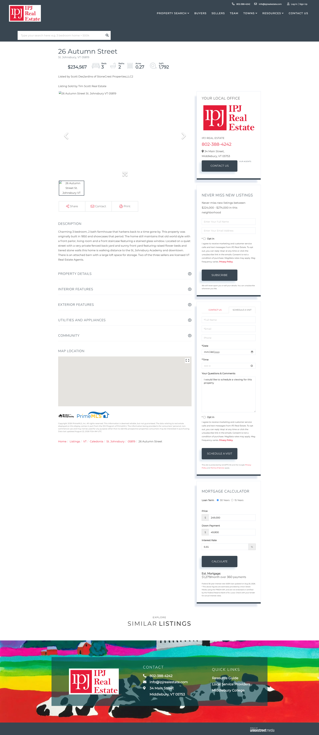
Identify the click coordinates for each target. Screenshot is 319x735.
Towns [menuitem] (249, 13)
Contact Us (220, 166)
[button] (107, 35)
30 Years (225, 500)
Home (62, 441)
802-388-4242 (243, 4)
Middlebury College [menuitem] (228, 690)
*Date (205, 345)
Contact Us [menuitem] (298, 13)
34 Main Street (167, 691)
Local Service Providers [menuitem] (231, 684)
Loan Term (208, 500)
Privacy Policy (226, 262)
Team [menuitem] (234, 13)
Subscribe (220, 275)
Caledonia (96, 441)
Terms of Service (217, 468)
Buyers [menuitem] (200, 13)
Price (205, 510)
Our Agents (245, 161)
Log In (294, 4)
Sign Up (303, 4)
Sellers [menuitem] (218, 13)
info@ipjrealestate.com (270, 4)
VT (85, 441)
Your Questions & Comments (218, 373)
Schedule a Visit (242, 310)
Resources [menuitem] (271, 13)
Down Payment (211, 525)
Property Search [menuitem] (172, 13)
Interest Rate (209, 540)
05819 (131, 441)
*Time (205, 359)
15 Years (238, 500)
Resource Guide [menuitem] (225, 678)
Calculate (220, 561)
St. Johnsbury (115, 441)
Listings (75, 441)
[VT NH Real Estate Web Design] (262, 730)
